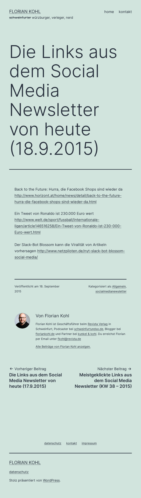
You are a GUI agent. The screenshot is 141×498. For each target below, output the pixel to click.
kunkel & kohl (87, 334)
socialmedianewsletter (110, 291)
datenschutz (19, 472)
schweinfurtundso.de (88, 329)
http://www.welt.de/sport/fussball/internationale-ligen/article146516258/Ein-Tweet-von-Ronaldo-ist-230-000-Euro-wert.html (68, 226)
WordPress (51, 480)
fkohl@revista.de (69, 339)
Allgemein (119, 286)
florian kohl (25, 11)
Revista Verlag (98, 324)
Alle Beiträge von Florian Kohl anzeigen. (63, 346)
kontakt (125, 12)
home (109, 12)
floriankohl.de (45, 334)
